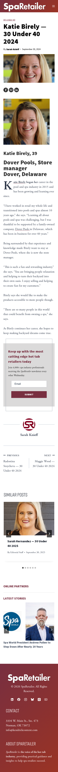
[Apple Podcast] (39, 700)
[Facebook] (5, 90)
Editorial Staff (16, 552)
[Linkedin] (12, 700)
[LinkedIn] (16, 90)
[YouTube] (46, 700)
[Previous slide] (6, 629)
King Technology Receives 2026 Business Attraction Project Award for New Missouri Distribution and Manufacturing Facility (28, 649)
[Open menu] (53, 6)
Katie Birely (19, 182)
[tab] (23, 568)
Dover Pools (22, 229)
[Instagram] (26, 700)
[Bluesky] (32, 700)
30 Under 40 (9, 19)
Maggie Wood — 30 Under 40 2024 (44, 461)
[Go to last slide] (8, 533)
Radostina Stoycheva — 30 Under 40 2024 (12, 463)
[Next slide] (51, 629)
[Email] (11, 90)
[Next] (49, 533)
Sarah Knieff (12, 49)
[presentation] (29, 518)
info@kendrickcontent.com (21, 730)
